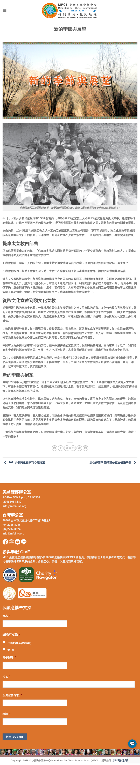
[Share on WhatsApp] (54, 448)
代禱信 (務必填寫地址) (19, 643)
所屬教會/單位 (12, 695)
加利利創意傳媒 (121, 760)
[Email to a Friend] (73, 448)
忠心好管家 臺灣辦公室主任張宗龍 (111, 462)
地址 (6, 676)
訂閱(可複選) (11, 634)
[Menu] (5, 10)
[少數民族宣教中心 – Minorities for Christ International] (70, 10)
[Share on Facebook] (61, 448)
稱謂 (6, 713)
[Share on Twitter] (67, 448)
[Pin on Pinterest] (79, 448)
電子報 (11, 650)
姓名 (6, 615)
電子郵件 (9, 657)
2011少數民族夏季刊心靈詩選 (26, 462)
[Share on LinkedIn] (85, 448)
